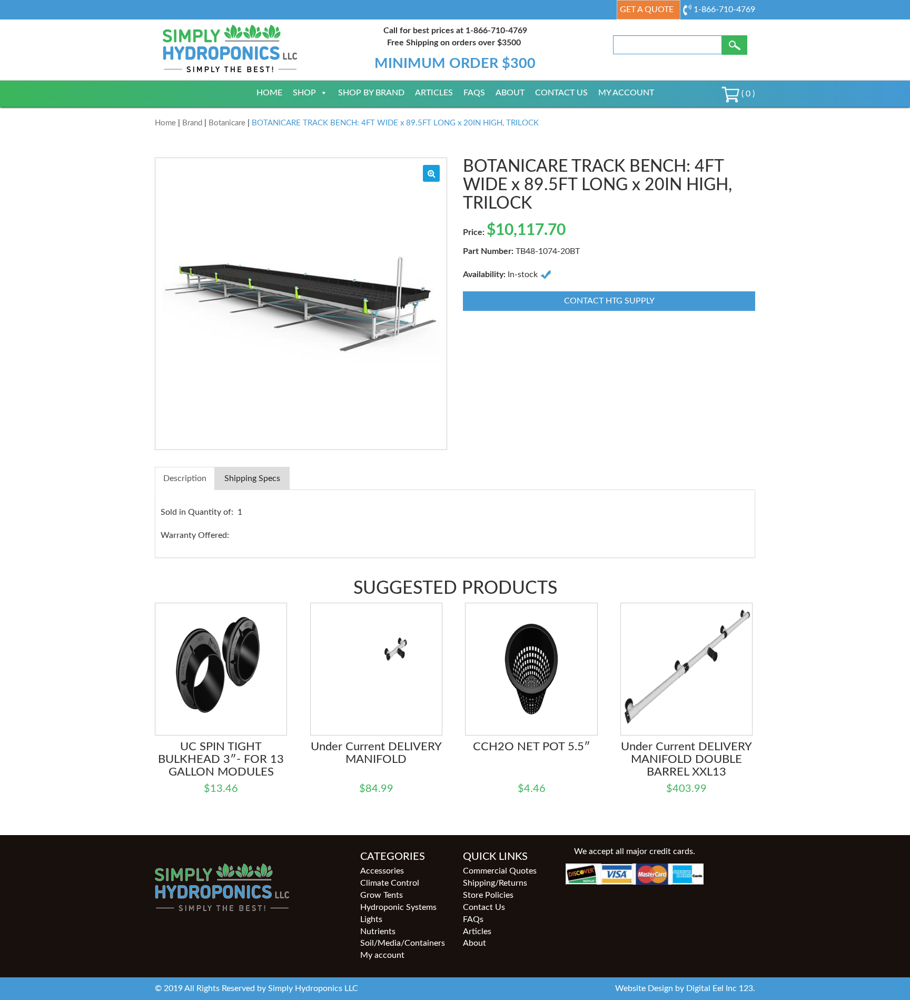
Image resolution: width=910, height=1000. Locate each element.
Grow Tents (381, 895)
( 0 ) (747, 94)
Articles (434, 93)
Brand (192, 123)
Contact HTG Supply (609, 301)
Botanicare (227, 123)
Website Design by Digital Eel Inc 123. (685, 988)
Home (269, 93)
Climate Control (389, 883)
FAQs (474, 93)
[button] (431, 173)
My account (626, 93)
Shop (304, 93)
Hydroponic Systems (398, 907)
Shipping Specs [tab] (252, 478)
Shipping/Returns (495, 883)
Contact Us (561, 93)
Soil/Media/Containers (402, 943)
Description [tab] (184, 478)
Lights (371, 919)
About (510, 93)
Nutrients (377, 931)
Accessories (382, 871)
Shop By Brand (371, 93)
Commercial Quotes (500, 871)
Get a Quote (647, 9)
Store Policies (488, 895)
